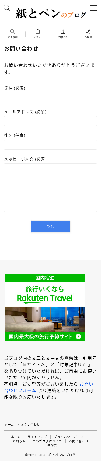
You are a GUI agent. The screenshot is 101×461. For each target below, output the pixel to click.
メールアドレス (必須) (25, 112)
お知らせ (19, 441)
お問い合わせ (79, 441)
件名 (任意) (14, 135)
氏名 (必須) (14, 88)
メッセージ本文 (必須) (25, 159)
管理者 (52, 445)
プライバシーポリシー (70, 437)
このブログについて (47, 441)
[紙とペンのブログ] (50, 13)
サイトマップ (37, 437)
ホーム (9, 424)
